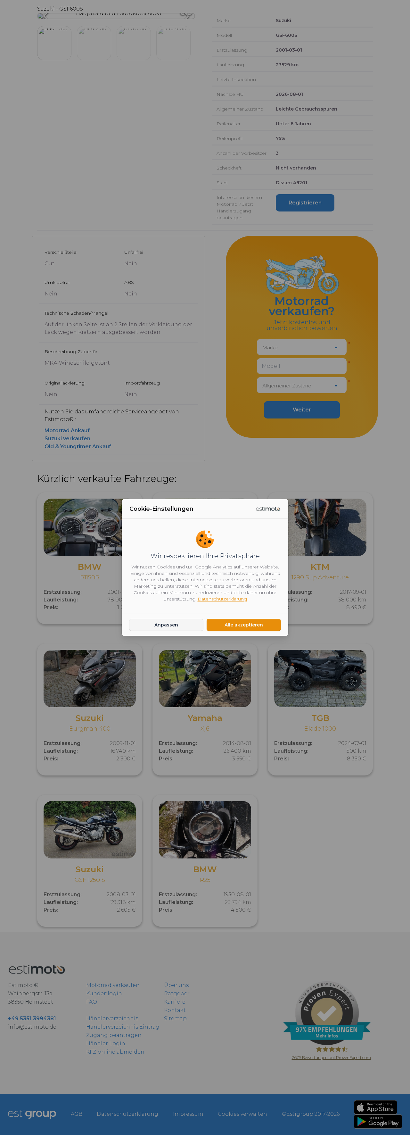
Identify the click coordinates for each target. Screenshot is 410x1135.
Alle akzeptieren (244, 625)
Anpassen (166, 625)
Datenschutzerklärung (222, 599)
